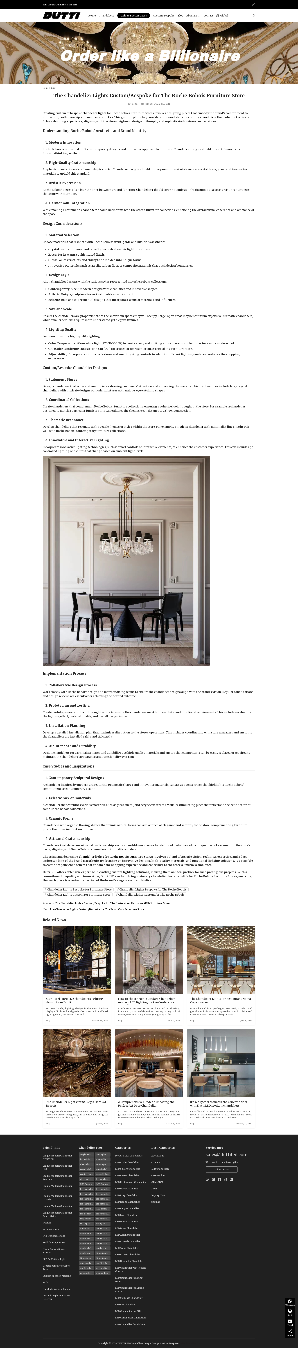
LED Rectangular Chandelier (130, 1182)
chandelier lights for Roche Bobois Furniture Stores (115, 856)
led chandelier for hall (103, 1194)
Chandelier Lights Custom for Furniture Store (79, 894)
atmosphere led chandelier (103, 1154)
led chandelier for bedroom (103, 1189)
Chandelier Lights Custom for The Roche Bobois (151, 894)
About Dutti (193, 15)
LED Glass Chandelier (126, 1221)
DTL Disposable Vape (54, 1236)
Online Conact (221, 1169)
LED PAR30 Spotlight (54, 1259)
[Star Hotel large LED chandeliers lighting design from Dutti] (77, 960)
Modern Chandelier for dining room (103, 1233)
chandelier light (94, 113)
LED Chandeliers (160, 1169)
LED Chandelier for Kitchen (130, 1324)
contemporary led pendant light (103, 1164)
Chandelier (181, 149)
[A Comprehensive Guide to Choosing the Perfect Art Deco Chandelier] (149, 1063)
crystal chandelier (87, 1174)
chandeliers (89, 210)
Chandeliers (106, 15)
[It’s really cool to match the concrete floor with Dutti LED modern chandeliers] (221, 1063)
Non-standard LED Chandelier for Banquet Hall (87, 1258)
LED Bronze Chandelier (103, 1184)
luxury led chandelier (103, 1223)
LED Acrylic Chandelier (127, 1234)
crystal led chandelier (103, 1174)
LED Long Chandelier (126, 1215)
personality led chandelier (103, 1268)
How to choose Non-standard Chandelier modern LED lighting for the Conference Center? (146, 1000)
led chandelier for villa (87, 1209)
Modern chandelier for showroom (87, 1238)
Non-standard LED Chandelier (103, 1253)
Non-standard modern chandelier (103, 1258)
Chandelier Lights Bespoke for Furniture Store (79, 889)
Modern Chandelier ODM (103, 1238)
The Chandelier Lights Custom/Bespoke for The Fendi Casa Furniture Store (97, 909)
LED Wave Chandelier (126, 1188)
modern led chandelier (87, 1248)
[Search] (254, 15)
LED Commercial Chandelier (130, 1317)
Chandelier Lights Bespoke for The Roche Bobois (153, 889)
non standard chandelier (87, 1263)
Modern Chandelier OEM (87, 1243)
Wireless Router (51, 1229)
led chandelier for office (103, 1199)
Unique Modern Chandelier (57, 1206)
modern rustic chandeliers (87, 1253)
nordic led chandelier (103, 1263)
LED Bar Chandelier (125, 1304)
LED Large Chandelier (127, 1208)
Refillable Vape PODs (54, 1242)
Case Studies (158, 1175)
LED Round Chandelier (127, 1201)
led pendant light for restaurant (103, 1219)
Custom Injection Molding (57, 1275)
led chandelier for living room (87, 1199)
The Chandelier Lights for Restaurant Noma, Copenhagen (220, 1000)
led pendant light (103, 1214)
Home (92, 15)
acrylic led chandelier (87, 1154)
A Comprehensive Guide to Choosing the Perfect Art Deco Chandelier (146, 1103)
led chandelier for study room (103, 1204)
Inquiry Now (158, 1195)
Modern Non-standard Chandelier (103, 1248)
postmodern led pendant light (103, 1273)
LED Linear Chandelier (127, 1175)
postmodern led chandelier (87, 1273)
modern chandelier (190, 426)
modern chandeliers (103, 1243)
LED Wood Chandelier (127, 1248)
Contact (208, 15)
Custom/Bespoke (163, 15)
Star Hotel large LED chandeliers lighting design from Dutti (74, 1000)
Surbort (47, 1282)
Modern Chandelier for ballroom (87, 1233)
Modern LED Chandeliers (128, 1155)
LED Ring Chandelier (126, 1195)
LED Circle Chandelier (127, 1162)
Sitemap (155, 1201)
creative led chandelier (87, 1169)
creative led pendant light (103, 1169)
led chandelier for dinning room (87, 1194)
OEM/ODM (157, 1182)
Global (224, 15)
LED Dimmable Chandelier (129, 1261)
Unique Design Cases (133, 15)
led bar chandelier (103, 1179)
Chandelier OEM (87, 1164)
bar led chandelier (87, 1159)
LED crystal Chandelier (103, 1209)
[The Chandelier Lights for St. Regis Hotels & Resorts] (77, 1063)
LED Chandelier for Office (129, 1311)
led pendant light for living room (87, 1219)
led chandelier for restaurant (87, 1204)
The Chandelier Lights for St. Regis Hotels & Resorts (76, 1103)
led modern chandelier (87, 1214)
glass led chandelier (87, 1179)
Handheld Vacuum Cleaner (57, 1289)
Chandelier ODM (103, 1159)
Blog (180, 15)
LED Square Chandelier (127, 1169)
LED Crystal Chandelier (127, 1241)
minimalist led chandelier (87, 1228)
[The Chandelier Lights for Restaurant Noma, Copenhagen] (221, 960)
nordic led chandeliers (87, 1268)
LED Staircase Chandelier (128, 1298)
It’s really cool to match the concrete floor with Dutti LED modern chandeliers (218, 1103)
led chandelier (86, 1189)
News (154, 1188)
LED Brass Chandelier (87, 1184)
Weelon (47, 1222)
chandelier (207, 117)
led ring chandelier (87, 1223)
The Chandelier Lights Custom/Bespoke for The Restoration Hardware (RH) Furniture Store (112, 903)
